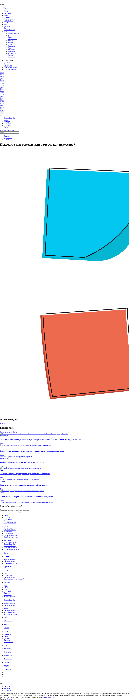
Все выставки (9, 575)
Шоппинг (7, 638)
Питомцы (11, 46)
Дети (5, 28)
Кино (6, 12)
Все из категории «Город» (9, 432)
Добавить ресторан (10, 547)
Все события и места (11, 69)
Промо (10, 55)
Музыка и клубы (10, 19)
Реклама (7, 688)
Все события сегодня (7, 130)
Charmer (9, 699)
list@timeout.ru (49, 697)
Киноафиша (8, 528)
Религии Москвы (6, 502)
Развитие (7, 593)
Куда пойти (8, 138)
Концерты (7, 122)
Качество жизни (47, 502)
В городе (7, 139)
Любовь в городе (10, 521)
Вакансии (7, 690)
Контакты (11, 57)
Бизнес (10, 44)
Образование (12, 39)
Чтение (10, 42)
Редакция (7, 686)
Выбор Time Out (9, 30)
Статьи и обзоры (10, 530)
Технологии (12, 53)
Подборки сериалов (11, 537)
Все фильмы (8, 531)
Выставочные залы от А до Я (14, 579)
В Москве (7, 517)
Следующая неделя (10, 67)
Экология (11, 51)
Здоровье (7, 26)
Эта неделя (8, 66)
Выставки (7, 125)
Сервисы (7, 640)
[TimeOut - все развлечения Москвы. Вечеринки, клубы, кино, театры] (4, 3)
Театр (10, 35)
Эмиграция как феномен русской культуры (27, 502)
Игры (10, 37)
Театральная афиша (10, 614)
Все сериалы (8, 533)
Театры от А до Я (10, 612)
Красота (7, 17)
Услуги (6, 666)
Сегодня (7, 62)
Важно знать (8, 642)
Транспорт (11, 50)
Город (6, 10)
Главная (6, 136)
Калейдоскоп (8, 655)
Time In (10, 40)
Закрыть (3, 423)
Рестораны (7, 13)
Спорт (6, 22)
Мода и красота (13, 33)
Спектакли (7, 123)
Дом (9, 48)
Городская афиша (10, 523)
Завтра (6, 64)
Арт (5, 24)
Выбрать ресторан (10, 542)
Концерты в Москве (11, 563)
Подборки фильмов (10, 535)
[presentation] (1, 113)
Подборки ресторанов (11, 549)
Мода (6, 15)
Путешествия (8, 21)
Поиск (6, 8)
